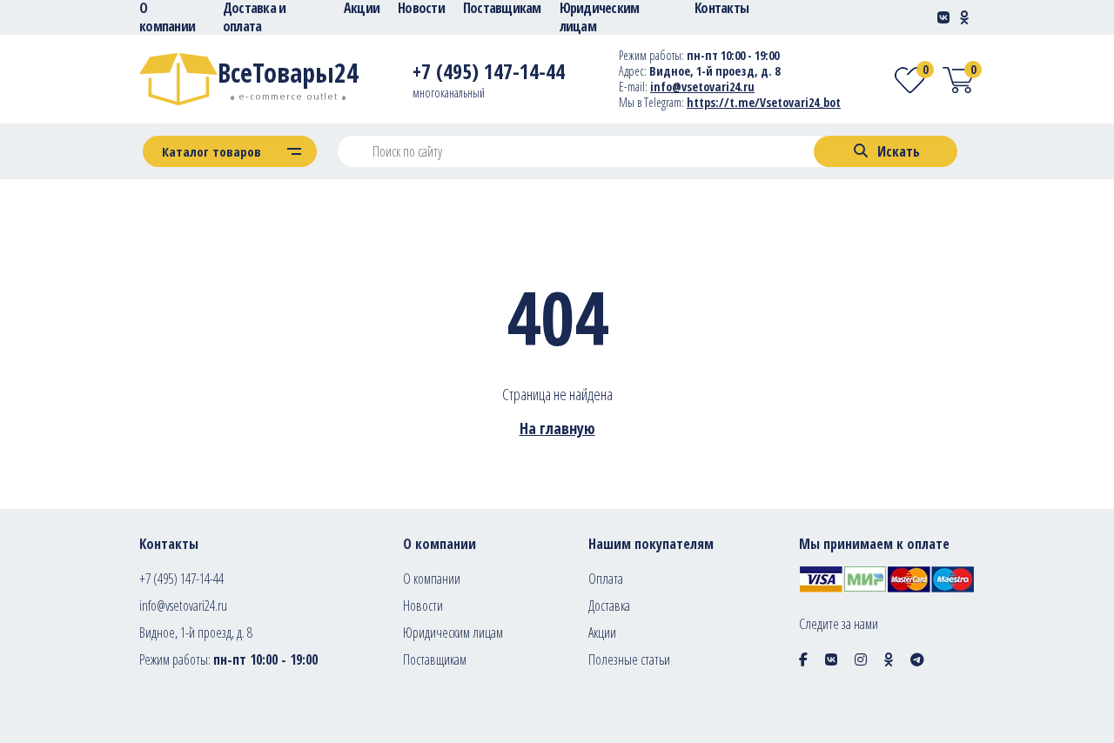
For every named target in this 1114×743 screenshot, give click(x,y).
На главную (557, 428)
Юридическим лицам (453, 632)
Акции (602, 632)
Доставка (609, 605)
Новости (423, 605)
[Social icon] (803, 659)
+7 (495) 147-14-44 (181, 578)
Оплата (605, 578)
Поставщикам (434, 659)
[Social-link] (943, 17)
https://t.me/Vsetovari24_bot (764, 102)
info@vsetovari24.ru (702, 86)
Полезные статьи (629, 659)
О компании (431, 578)
